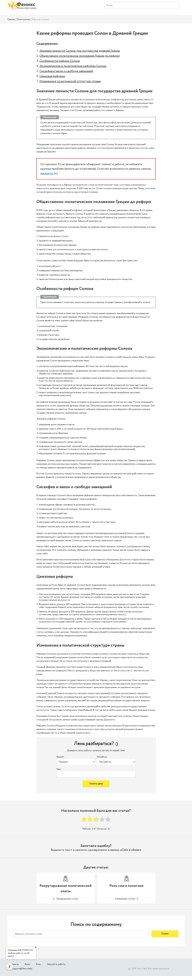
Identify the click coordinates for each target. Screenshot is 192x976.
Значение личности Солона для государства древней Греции (79, 51)
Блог (38, 964)
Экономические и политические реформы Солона (72, 66)
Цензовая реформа (52, 76)
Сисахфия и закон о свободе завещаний (66, 71)
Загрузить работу (56, 964)
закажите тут (49, 173)
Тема (58, 769)
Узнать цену (96, 783)
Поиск (165, 933)
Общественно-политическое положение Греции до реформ (79, 56)
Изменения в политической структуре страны (70, 81)
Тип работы (102, 757)
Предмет (60, 757)
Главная (11, 19)
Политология (23, 19)
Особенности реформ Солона (59, 61)
